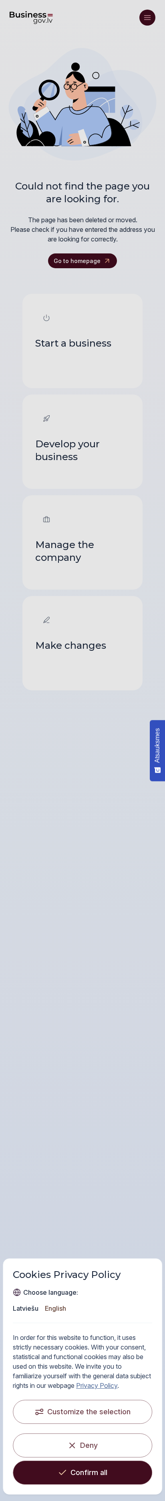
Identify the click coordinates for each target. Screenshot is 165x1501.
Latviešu (25, 1308)
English (55, 1308)
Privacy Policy (96, 1385)
